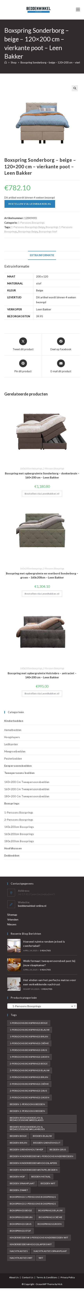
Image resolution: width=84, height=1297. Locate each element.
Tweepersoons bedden (19, 772)
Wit (41, 1257)
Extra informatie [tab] (42, 255)
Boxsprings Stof (48, 231)
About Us (14, 1277)
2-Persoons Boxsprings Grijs (28, 1090)
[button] (75, 88)
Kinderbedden (13, 720)
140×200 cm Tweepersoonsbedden (26, 782)
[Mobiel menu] (78, 9)
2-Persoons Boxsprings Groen (29, 1097)
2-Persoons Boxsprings (53, 468)
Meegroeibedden (15, 751)
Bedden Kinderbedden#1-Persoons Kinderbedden (41, 1156)
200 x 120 (42, 276)
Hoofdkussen (13, 848)
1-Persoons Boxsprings (31, 222)
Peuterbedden (13, 758)
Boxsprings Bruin (21, 1217)
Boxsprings (12, 803)
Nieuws (11, 924)
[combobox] (42, 1006)
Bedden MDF (17, 1176)
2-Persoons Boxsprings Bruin (29, 1077)
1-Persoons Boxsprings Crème (29, 1043)
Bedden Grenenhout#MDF (27, 1149)
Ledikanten (11, 744)
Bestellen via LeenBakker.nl (29, 203)
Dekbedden (12, 855)
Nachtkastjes (19, 1251)
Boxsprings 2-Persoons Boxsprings (33, 1203)
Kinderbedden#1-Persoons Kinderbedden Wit (39, 1237)
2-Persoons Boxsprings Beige (29, 1063)
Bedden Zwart (19, 1190)
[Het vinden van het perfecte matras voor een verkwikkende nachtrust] (14, 984)
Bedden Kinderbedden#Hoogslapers (33, 1163)
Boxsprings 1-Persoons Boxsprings (33, 1196)
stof (38, 283)
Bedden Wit (48, 1183)
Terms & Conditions (47, 1277)
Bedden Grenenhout (46, 1142)
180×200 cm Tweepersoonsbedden (26, 796)
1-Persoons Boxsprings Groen (29, 1056)
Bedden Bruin (18, 1142)
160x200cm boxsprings (31, 468)
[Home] (5, 62)
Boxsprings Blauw (50, 1210)
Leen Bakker (43, 309)
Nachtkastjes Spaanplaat (50, 1251)
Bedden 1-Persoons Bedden (27, 1104)
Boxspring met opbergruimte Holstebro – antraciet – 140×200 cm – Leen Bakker (42, 675)
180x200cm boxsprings (19, 841)
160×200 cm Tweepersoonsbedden (26, 789)
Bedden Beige (18, 1135)
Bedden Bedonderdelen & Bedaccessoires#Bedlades (27, 1119)
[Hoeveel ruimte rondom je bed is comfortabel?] (14, 945)
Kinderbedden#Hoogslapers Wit (31, 1244)
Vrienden (12, 919)
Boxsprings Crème (50, 1217)
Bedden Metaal (41, 1176)
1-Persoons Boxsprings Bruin (29, 1036)
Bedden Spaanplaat (22, 1183)
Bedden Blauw (42, 1135)
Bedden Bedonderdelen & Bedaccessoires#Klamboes (27, 1128)
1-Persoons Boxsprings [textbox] (41, 1006)
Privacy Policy (68, 1277)
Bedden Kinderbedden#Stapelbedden (34, 1169)
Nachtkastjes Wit (21, 1257)
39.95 (39, 316)
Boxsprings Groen (50, 1224)
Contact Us (27, 1277)
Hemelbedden (13, 729)
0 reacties (45, 950)
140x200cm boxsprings (31, 668)
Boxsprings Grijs (20, 1224)
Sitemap (12, 914)
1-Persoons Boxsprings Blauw (30, 1029)
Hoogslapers (12, 737)
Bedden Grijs (58, 1149)
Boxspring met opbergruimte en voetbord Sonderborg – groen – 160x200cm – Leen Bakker (42, 575)
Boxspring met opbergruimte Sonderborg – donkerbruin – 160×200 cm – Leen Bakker (42, 475)
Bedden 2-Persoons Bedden (27, 1111)
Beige (39, 290)
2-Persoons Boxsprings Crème (29, 1083)
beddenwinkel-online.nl (32, 905)
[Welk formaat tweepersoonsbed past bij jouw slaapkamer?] (14, 965)
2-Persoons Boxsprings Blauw (30, 1070)
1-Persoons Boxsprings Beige (28, 227)
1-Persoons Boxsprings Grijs (28, 1050)
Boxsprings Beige (28, 231)
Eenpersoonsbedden (18, 765)
